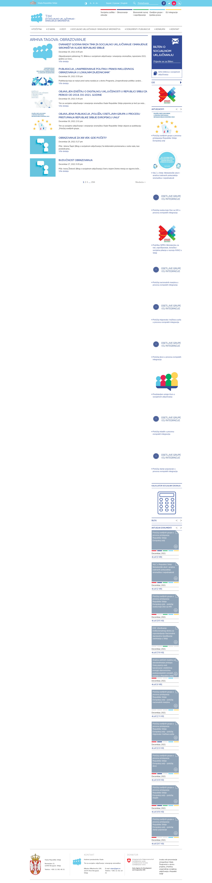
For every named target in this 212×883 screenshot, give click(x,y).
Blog (154, 520)
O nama (51, 29)
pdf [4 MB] (157, 684)
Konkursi (160, 29)
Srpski (108, 3)
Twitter (169, 3)
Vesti (63, 29)
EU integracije (172, 12)
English (124, 3)
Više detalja (64, 61)
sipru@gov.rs (115, 868)
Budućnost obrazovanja (75, 160)
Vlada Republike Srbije (47, 3)
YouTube (174, 3)
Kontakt (175, 29)
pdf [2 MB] (157, 589)
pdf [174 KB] (158, 716)
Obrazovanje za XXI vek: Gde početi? (83, 137)
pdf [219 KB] (158, 748)
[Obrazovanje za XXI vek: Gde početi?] (43, 145)
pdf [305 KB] (158, 621)
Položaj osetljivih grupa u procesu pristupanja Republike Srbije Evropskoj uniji (167, 138)
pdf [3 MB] (157, 557)
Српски (116, 3)
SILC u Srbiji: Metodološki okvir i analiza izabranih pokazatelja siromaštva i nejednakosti (166, 175)
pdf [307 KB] (158, 844)
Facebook (164, 3)
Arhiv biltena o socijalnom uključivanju (169, 73)
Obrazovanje (122, 12)
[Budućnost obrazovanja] (43, 167)
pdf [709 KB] (158, 652)
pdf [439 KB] (158, 780)
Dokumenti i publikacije (138, 29)
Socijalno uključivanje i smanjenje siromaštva (96, 29)
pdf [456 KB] (158, 812)
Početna (37, 29)
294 (93, 182)
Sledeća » (140, 182)
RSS (179, 3)
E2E (153, 82)
